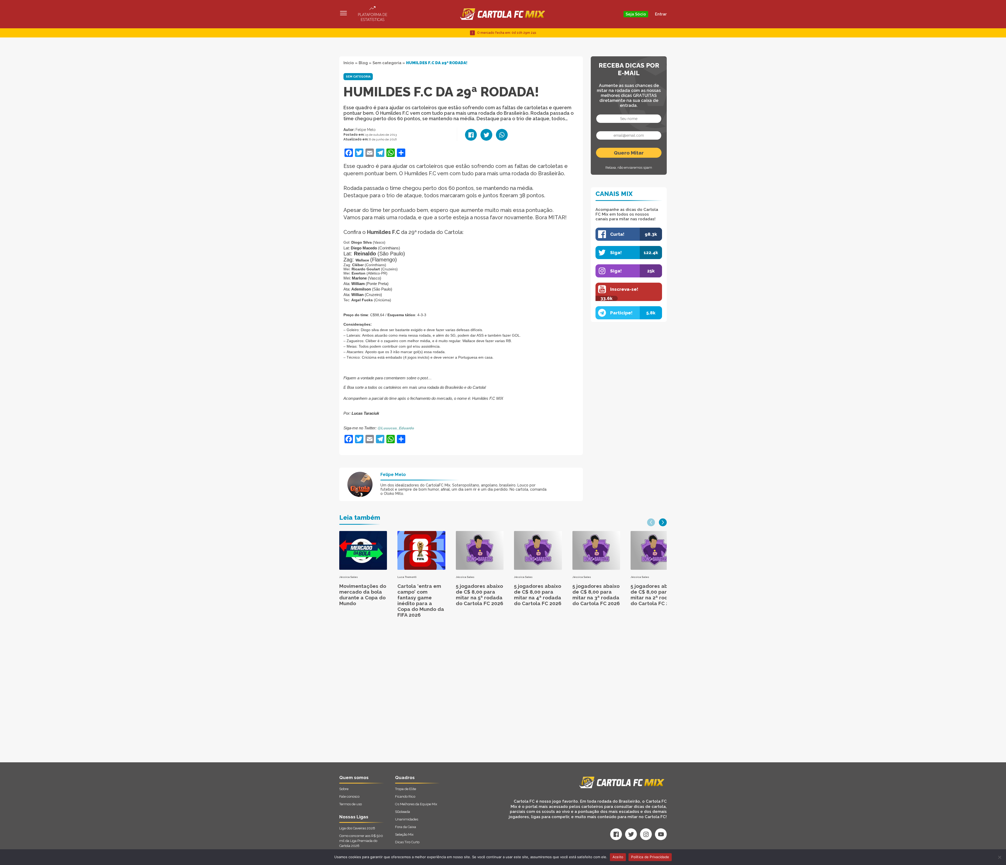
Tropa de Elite (405, 789)
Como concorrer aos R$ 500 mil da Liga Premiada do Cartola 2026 (361, 841)
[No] (999, 857)
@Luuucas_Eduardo (396, 428)
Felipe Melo (366, 130)
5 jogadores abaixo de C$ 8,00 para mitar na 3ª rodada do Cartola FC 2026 (596, 594)
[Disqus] (447, 695)
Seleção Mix (404, 834)
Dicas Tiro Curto (407, 842)
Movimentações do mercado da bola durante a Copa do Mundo (362, 594)
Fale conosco (349, 796)
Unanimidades (406, 819)
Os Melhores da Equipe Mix (416, 804)
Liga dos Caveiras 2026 (357, 828)
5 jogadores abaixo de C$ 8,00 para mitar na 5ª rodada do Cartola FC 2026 (479, 594)
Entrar (661, 14)
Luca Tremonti (407, 577)
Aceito (618, 857)
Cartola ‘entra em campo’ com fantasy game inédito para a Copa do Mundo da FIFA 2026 (420, 600)
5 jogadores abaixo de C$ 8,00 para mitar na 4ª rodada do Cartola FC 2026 (537, 594)
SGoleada (402, 812)
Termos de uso (350, 804)
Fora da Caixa (405, 827)
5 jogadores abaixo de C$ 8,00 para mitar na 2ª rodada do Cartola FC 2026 (654, 594)
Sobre (343, 789)
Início (348, 63)
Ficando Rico (405, 796)
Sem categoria (387, 63)
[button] (651, 522)
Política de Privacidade (650, 857)
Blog (363, 63)
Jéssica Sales (348, 577)
